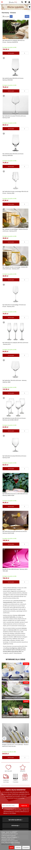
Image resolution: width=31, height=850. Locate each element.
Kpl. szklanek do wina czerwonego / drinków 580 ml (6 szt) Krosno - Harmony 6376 (15, 268)
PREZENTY (25, 780)
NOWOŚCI (22, 771)
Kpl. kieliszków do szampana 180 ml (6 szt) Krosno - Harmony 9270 (15, 343)
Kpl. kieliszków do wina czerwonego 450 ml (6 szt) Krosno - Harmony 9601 (15, 192)
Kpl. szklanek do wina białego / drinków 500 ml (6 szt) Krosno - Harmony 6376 (15, 230)
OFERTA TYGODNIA (15, 781)
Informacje (15, 825)
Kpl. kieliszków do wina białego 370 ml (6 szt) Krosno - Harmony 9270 (14, 305)
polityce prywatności (6, 844)
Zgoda (11, 847)
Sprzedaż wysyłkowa (15, 820)
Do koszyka (11, 53)
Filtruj (27, 16)
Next (26, 738)
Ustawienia (26, 847)
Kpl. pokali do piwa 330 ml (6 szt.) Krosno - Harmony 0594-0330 (13, 154)
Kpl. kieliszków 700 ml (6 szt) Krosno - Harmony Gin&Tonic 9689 (15, 381)
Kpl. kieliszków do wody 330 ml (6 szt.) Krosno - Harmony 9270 (15, 456)
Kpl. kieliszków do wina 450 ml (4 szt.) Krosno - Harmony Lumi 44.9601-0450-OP (14, 419)
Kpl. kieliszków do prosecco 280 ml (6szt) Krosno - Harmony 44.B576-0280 (15, 494)
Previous (4, 738)
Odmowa (18, 847)
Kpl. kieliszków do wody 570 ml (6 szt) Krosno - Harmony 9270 (14, 116)
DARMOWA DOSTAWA (6, 781)
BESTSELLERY (8, 771)
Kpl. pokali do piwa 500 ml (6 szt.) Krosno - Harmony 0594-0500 (13, 79)
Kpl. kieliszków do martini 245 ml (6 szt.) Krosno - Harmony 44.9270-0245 (15, 532)
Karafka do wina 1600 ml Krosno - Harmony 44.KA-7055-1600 (15, 570)
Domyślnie (6, 16)
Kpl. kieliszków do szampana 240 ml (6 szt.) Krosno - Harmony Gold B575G (14, 41)
